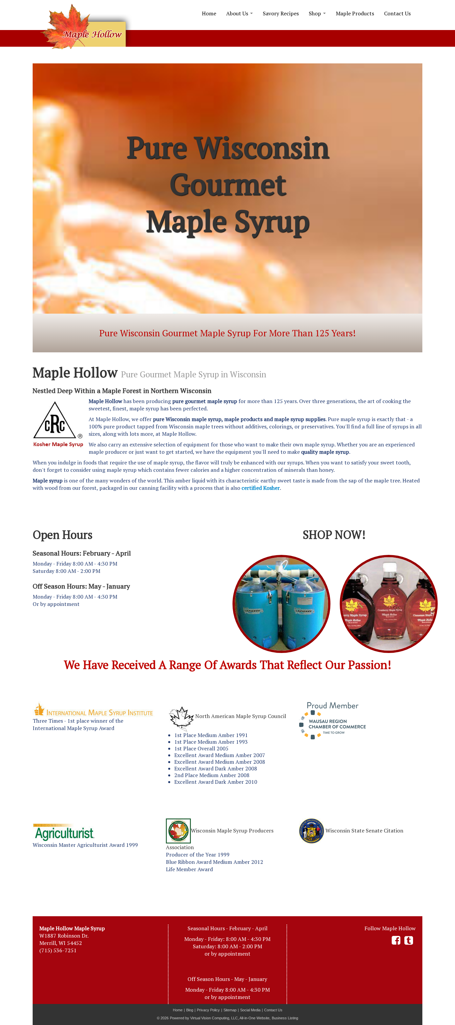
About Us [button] (237, 13)
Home (209, 13)
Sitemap (230, 1010)
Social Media (250, 1010)
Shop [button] (315, 13)
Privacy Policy (208, 1010)
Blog (189, 1010)
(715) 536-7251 (58, 950)
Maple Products (355, 13)
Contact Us (397, 13)
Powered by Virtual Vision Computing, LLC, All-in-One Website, (220, 1018)
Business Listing (285, 1018)
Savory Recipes (281, 13)
